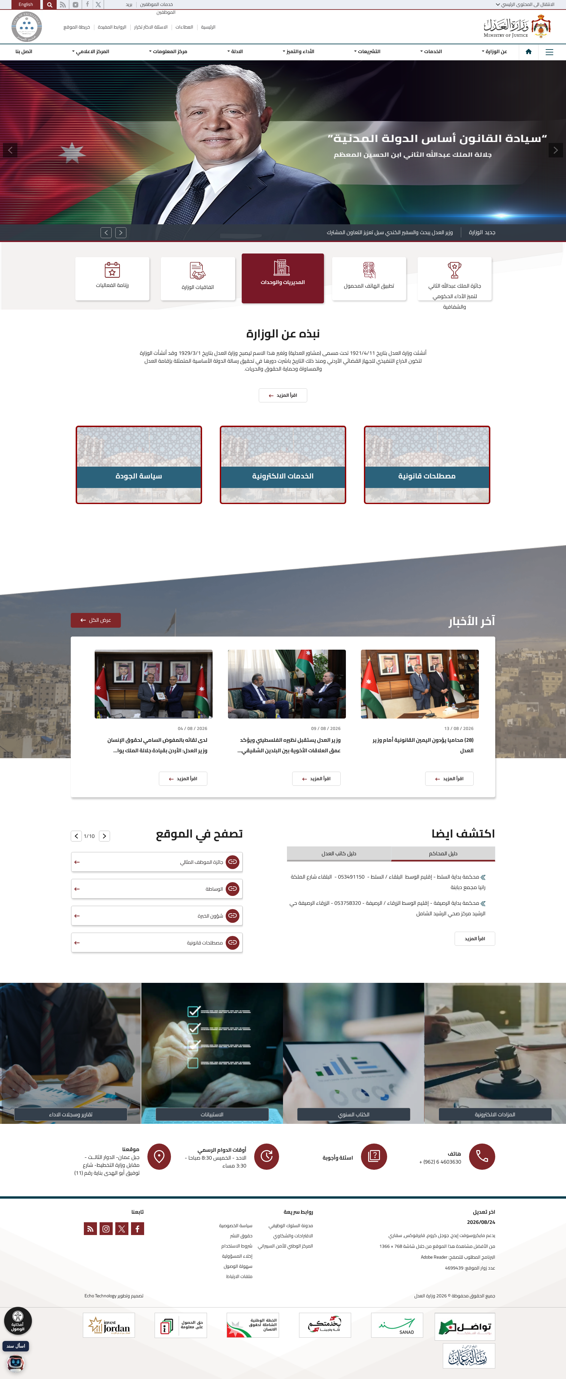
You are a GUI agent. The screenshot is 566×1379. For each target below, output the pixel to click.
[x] (123, 1230)
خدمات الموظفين (156, 4)
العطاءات (184, 27)
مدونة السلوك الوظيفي (291, 1225)
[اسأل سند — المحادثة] (16, 1363)
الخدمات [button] (433, 51)
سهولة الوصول (238, 1266)
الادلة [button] (237, 51)
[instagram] (75, 5)
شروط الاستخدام (237, 1246)
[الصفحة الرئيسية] (529, 51)
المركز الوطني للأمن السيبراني (285, 1246)
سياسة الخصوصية (236, 1225)
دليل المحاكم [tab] (443, 853)
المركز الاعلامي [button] (92, 51)
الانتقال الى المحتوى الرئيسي (528, 4)
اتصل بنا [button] (23, 51)
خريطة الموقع (77, 27)
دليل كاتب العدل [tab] (339, 853)
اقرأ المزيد (453, 778)
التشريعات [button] (369, 51)
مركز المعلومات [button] (170, 51)
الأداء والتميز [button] (300, 51)
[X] (98, 5)
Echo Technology (101, 1295)
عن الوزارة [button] (496, 51)
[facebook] (87, 5)
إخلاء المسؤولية (237, 1256)
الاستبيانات (212, 1114)
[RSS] (63, 5)
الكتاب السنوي (353, 1114)
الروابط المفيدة (111, 27)
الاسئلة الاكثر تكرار (150, 27)
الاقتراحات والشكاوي (293, 1235)
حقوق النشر (241, 1235)
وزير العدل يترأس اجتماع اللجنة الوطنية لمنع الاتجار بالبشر (394, 232)
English (26, 4)
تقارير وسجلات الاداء (70, 1114)
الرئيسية (208, 27)
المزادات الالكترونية (495, 1114)
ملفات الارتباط (239, 1276)
